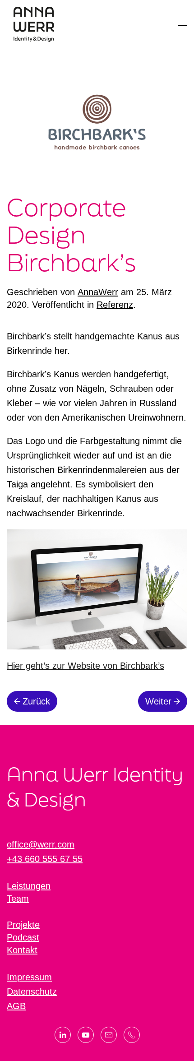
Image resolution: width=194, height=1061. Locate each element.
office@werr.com (40, 844)
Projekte (23, 925)
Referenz (115, 305)
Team (18, 898)
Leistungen (29, 886)
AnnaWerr (98, 292)
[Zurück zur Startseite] (34, 23)
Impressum (29, 977)
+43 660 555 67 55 (45, 859)
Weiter (158, 701)
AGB (16, 1006)
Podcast (23, 937)
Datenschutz (32, 991)
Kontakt (22, 950)
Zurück (36, 701)
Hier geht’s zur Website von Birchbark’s (85, 666)
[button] (182, 23)
